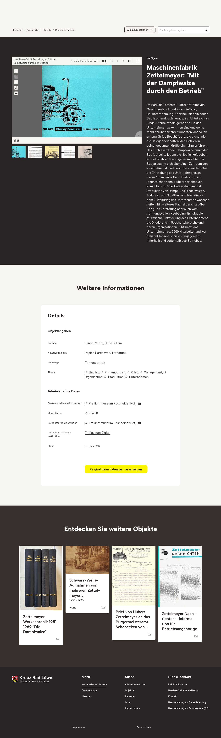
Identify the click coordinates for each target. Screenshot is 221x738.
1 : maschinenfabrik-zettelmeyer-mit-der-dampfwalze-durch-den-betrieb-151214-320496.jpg (86, 60)
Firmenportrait (115, 372)
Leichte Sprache (177, 684)
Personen (130, 696)
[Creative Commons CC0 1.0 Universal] (16, 140)
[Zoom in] (16, 71)
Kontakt (172, 696)
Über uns (87, 696)
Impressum (79, 727)
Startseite (17, 29)
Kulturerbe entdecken (94, 684)
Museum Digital (99, 432)
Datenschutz (144, 727)
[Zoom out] (16, 82)
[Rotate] (16, 88)
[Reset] (16, 77)
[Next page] (123, 61)
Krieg (134, 372)
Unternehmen (139, 377)
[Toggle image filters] (16, 93)
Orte (127, 702)
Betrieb (94, 372)
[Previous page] (117, 61)
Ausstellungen (90, 690)
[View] (137, 61)
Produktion (116, 377)
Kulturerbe (33, 29)
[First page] (112, 61)
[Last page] (129, 61)
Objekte (47, 29)
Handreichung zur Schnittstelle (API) (188, 708)
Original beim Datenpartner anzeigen (116, 469)
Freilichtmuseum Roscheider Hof (112, 403)
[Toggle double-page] (104, 61)
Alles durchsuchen (135, 684)
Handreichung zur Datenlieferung (187, 702)
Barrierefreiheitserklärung (183, 690)
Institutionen (132, 708)
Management (153, 372)
